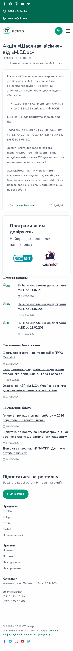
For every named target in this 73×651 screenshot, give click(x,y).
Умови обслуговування (38, 634)
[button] (59, 31)
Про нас (8, 556)
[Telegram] (10, 4)
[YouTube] (22, 4)
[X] (28, 4)
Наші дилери (11, 562)
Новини (8, 550)
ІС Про (7, 517)
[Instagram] (16, 4)
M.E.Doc (8, 511)
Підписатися (15, 494)
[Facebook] (4, 4)
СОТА (6, 523)
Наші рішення (12, 568)
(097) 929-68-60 (17, 11)
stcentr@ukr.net (17, 18)
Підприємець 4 (13, 535)
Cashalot (8, 529)
